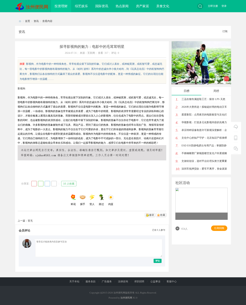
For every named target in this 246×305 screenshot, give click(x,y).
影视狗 (21, 88)
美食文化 (162, 6)
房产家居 (142, 6)
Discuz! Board (20, 21)
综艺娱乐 (81, 6)
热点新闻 (122, 6)
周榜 (216, 90)
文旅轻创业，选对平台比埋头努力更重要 (204, 161)
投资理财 (61, 6)
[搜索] (200, 6)
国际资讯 (101, 6)
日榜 (186, 90)
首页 (27, 21)
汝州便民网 (37, 6)
